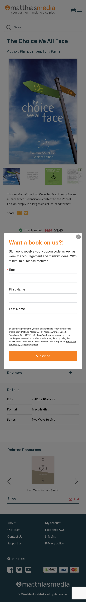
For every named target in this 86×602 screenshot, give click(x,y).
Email (13, 269)
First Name (17, 289)
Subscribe (43, 355)
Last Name (17, 308)
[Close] (78, 236)
